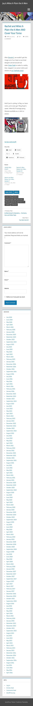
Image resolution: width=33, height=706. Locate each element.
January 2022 (10, 450)
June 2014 (9, 668)
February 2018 (10, 566)
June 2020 (9, 497)
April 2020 (9, 502)
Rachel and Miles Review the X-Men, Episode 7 (9, 179)
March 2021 (9, 475)
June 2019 (9, 527)
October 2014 (10, 658)
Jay (20, 36)
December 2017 (11, 571)
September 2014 (11, 660)
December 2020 (11, 482)
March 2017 (9, 586)
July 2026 (9, 317)
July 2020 (9, 495)
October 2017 (10, 576)
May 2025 (9, 352)
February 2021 (10, 478)
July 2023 (9, 406)
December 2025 (11, 334)
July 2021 (9, 465)
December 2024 (11, 364)
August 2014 (10, 663)
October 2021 (10, 458)
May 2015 (9, 640)
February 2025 (10, 359)
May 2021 (9, 470)
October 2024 (10, 369)
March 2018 (9, 564)
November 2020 (11, 485)
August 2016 (10, 603)
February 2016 (10, 618)
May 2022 (9, 440)
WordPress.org (10, 693)
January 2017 (10, 591)
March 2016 (9, 616)
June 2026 (9, 320)
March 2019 (9, 534)
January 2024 (10, 391)
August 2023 (10, 403)
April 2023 (9, 413)
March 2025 (9, 357)
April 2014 (9, 672)
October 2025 (10, 339)
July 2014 (9, 665)
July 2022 (9, 436)
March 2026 (9, 327)
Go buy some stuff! (10, 142)
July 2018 (9, 554)
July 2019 (9, 524)
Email (6, 280)
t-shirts (7, 204)
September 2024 (11, 371)
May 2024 (9, 381)
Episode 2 (11, 57)
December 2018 (11, 542)
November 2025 (11, 337)
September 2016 (11, 601)
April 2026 (9, 325)
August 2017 (10, 581)
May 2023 (9, 411)
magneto (15, 196)
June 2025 (9, 349)
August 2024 (10, 374)
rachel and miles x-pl (19, 202)
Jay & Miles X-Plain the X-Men (15, 3)
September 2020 (11, 490)
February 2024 (10, 389)
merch (16, 192)
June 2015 (9, 638)
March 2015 (9, 645)
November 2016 (11, 596)
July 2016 (9, 606)
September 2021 (11, 460)
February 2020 (10, 507)
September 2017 (11, 579)
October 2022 (10, 428)
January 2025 (10, 362)
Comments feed (11, 690)
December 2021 (11, 453)
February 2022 (10, 448)
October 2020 (10, 487)
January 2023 (10, 421)
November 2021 (11, 455)
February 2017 (10, 589)
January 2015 (10, 650)
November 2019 (11, 515)
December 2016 (11, 594)
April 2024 (9, 384)
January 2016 (10, 621)
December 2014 (11, 653)
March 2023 (9, 416)
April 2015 (9, 643)
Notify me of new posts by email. (15, 297)
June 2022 (9, 438)
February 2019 (10, 537)
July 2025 (9, 347)
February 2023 (10, 418)
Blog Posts (9, 192)
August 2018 (10, 552)
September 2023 (11, 401)
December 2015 (11, 623)
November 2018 (11, 544)
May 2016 (9, 611)
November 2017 (11, 574)
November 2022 (11, 426)
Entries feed (10, 688)
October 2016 (10, 598)
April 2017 (9, 584)
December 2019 (11, 512)
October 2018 (10, 547)
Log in (8, 685)
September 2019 (11, 519)
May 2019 (9, 529)
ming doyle (8, 202)
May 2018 (9, 559)
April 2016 (9, 613)
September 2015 (11, 631)
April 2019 (9, 532)
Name (6, 271)
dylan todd (8, 196)
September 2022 (11, 431)
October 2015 (10, 628)
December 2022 (11, 423)
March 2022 (9, 445)
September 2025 (11, 342)
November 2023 (11, 396)
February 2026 (10, 329)
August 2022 (10, 433)
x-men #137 (14, 204)
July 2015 (9, 635)
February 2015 (10, 648)
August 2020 (10, 492)
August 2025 (10, 344)
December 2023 (11, 394)
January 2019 (10, 539)
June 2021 (9, 468)
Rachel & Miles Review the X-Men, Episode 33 (21, 169)
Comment (7, 243)
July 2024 (9, 376)
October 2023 (10, 399)
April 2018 (9, 561)
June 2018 (9, 556)
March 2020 (9, 505)
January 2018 (10, 569)
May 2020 (9, 500)
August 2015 (10, 633)
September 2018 (11, 549)
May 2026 (9, 322)
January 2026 (10, 332)
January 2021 (10, 480)
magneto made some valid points (14, 199)
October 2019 (10, 517)
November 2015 (11, 626)
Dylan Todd (11, 65)
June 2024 (9, 379)
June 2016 (9, 608)
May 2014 (9, 670)
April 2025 (9, 354)
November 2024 (11, 366)
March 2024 (9, 386)
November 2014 (11, 655)
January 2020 (10, 510)
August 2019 (10, 522)
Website (6, 288)
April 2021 (9, 473)
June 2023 (9, 408)
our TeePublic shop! (17, 70)
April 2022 (9, 443)
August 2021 (10, 463)
